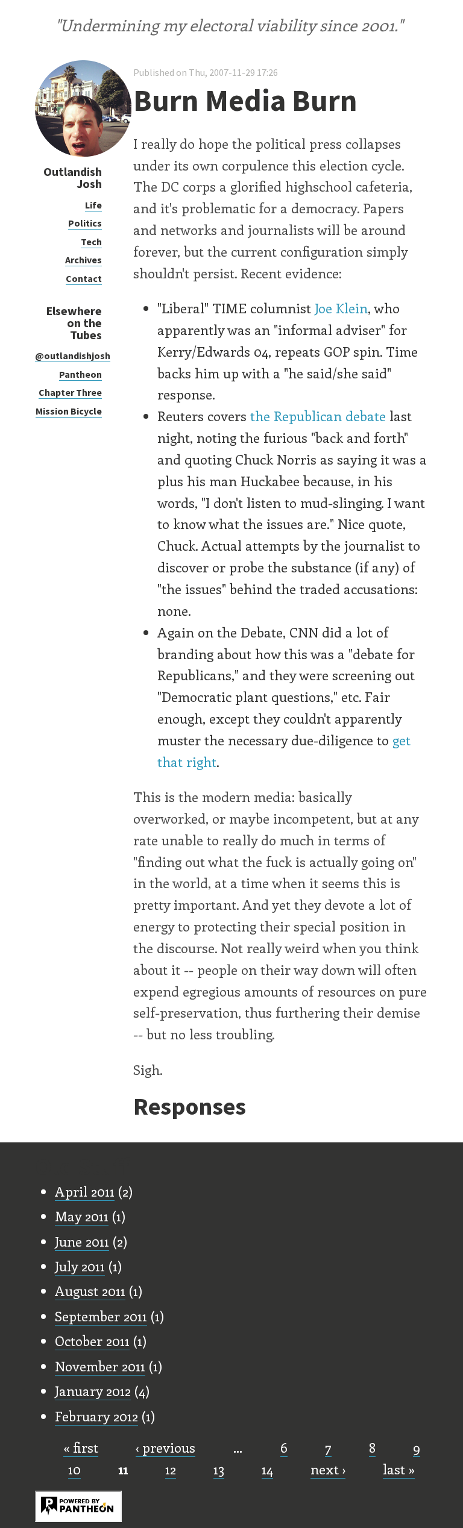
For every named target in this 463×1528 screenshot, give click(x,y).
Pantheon (80, 374)
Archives (83, 260)
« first (80, 1447)
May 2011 (82, 1216)
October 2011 (92, 1341)
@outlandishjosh (72, 355)
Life (93, 205)
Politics (85, 223)
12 (170, 1469)
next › (327, 1469)
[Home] (83, 153)
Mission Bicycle (69, 411)
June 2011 (82, 1241)
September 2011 (101, 1316)
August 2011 (90, 1291)
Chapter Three (70, 392)
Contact (84, 278)
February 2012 (96, 1416)
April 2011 (85, 1191)
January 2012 (93, 1391)
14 (267, 1469)
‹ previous (165, 1447)
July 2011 (80, 1266)
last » (399, 1469)
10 (74, 1469)
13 (218, 1469)
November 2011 (100, 1366)
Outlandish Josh (72, 177)
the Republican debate (318, 416)
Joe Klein (341, 308)
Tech (91, 242)
